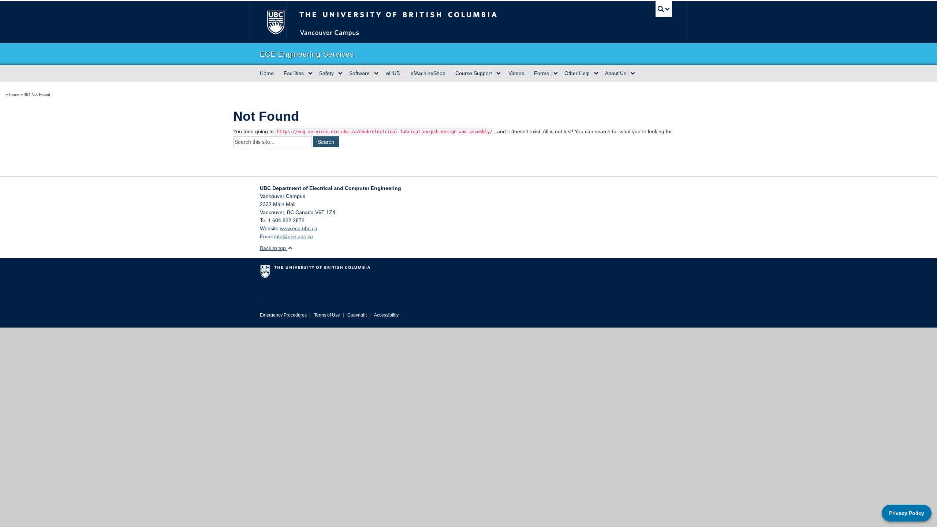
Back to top (273, 248)
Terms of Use (327, 315)
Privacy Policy (906, 513)
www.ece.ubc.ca (298, 228)
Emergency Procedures (283, 315)
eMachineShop (428, 73)
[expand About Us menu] (632, 74)
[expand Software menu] (376, 74)
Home (267, 73)
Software (359, 73)
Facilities (294, 73)
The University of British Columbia (275, 22)
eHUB (393, 73)
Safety (326, 73)
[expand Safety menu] (340, 74)
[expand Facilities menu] (310, 74)
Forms (541, 73)
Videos (516, 73)
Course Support (473, 73)
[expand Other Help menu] (596, 74)
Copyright (357, 315)
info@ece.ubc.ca (293, 236)
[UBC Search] (664, 9)
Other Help (577, 73)
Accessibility (386, 315)
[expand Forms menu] (555, 74)
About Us (615, 73)
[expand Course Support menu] (498, 74)
